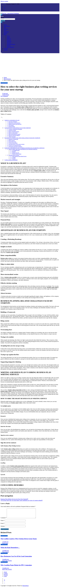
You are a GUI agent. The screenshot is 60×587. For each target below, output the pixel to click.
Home (5, 24)
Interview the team (15, 152)
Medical (9, 38)
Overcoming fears (12, 141)
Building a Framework (13, 139)
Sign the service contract (16, 153)
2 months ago (5, 550)
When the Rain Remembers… (10, 547)
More (5, 34)
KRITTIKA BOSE (7, 560)
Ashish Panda (5, 94)
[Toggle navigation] (1, 16)
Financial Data (12, 126)
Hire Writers (7, 26)
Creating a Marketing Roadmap (15, 129)
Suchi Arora (5, 543)
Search (2, 17)
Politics (8, 45)
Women (9, 43)
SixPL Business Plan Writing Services (19, 156)
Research (9, 41)
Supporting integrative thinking (15, 146)
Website (3, 526)
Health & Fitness (11, 44)
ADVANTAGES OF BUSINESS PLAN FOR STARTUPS (18, 128)
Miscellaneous (10, 47)
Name (3, 520)
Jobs (5, 27)
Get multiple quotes (15, 150)
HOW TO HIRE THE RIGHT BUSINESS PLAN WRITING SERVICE (23, 149)
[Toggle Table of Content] (2, 117)
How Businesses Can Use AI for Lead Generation (16, 556)
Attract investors (12, 136)
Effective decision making (14, 135)
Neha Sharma (5, 552)
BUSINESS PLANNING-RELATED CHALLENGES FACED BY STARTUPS (22, 138)
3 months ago (5, 559)
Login (5, 576)
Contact (6, 49)
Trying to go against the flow (15, 145)
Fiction (5, 33)
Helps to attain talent (13, 132)
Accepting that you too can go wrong (16, 144)
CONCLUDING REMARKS (11, 160)
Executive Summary (13, 121)
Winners (6, 48)
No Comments (4, 96)
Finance (9, 40)
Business (6, 29)
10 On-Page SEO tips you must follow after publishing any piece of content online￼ (21, 500)
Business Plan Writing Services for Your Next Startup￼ (14, 499)
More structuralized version (14, 134)
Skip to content (4, 1)
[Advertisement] (30, 65)
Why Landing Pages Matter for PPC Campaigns (16, 565)
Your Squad (11, 125)
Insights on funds (12, 130)
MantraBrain (25, 585)
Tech (5, 30)
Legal (8, 37)
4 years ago (5, 93)
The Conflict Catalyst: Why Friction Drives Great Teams (19, 539)
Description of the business (14, 122)
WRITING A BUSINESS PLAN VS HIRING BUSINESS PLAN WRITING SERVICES (24, 148)
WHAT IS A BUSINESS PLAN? (12, 120)
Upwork (13, 158)
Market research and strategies (15, 124)
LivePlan (14, 157)
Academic (6, 31)
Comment (3, 517)
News (8, 36)
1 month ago (5, 541)
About (5, 572)
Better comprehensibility (14, 131)
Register (6, 574)
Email (2, 523)
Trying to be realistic (13, 143)
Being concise (12, 140)
